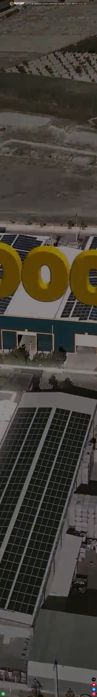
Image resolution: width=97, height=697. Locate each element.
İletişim (68, 3)
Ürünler (45, 3)
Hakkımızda (37, 3)
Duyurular (61, 3)
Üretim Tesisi (53, 3)
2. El (76, 3)
